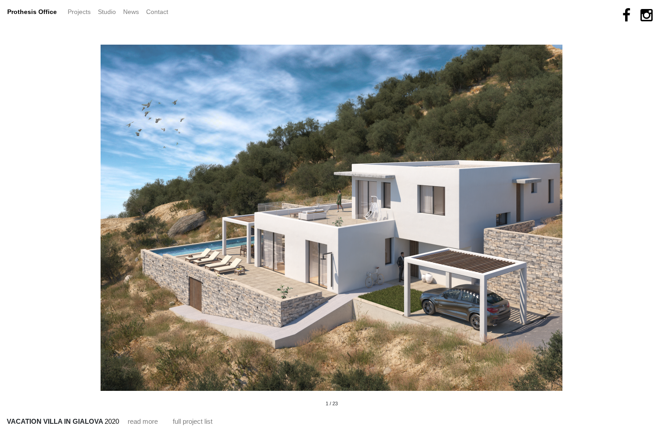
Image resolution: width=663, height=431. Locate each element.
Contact (157, 11)
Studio (107, 11)
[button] (207, 208)
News (133, 11)
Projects (81, 11)
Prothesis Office (32, 11)
